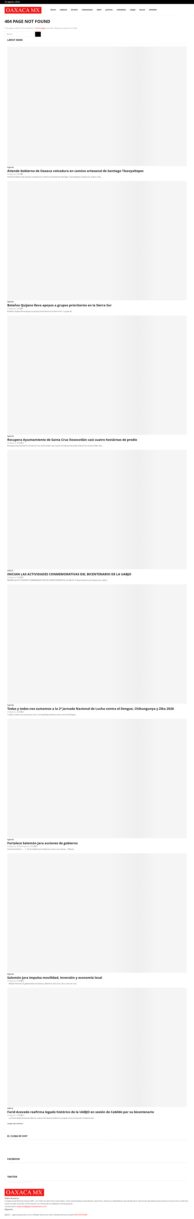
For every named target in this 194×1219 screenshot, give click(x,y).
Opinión (153, 10)
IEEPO (99, 10)
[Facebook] (175, 10)
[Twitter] (178, 10)
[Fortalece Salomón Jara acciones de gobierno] (97, 778)
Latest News (15, 39)
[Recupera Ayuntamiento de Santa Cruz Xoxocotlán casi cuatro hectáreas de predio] (97, 375)
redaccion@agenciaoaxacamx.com (32, 1206)
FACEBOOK (13, 1159)
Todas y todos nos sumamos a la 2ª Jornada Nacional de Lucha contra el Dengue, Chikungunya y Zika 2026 (90, 708)
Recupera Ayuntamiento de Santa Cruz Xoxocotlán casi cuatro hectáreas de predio (72, 439)
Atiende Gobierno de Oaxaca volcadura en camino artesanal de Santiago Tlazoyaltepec (75, 171)
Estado (74, 10)
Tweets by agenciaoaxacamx (19, 1182)
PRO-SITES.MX (81, 1215)
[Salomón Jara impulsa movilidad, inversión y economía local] (97, 913)
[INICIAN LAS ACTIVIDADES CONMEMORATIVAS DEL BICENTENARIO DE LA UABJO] (97, 509)
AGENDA (63, 10)
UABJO (132, 10)
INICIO (53, 10)
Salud (142, 10)
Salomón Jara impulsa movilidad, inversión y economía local (54, 977)
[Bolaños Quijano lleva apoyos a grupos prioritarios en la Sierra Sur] (97, 240)
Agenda (10, 167)
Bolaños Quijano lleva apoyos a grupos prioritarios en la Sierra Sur (59, 305)
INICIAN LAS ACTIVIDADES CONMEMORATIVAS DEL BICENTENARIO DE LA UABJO (69, 574)
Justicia (109, 10)
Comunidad (87, 10)
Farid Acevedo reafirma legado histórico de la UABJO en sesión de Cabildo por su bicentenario (80, 1112)
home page (40, 28)
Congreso (121, 10)
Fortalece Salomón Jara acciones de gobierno (42, 843)
